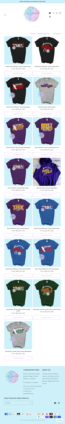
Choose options (18, 73)
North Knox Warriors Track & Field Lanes (18, 66)
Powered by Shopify (40, 420)
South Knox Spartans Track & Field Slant (18, 269)
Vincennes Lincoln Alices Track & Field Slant (47, 309)
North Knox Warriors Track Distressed (18, 107)
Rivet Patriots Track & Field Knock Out (47, 147)
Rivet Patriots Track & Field (46, 107)
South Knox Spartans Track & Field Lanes (46, 228)
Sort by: (33, 33)
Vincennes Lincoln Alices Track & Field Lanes (18, 310)
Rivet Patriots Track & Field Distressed (18, 147)
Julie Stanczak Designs (29, 420)
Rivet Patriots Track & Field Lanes (18, 188)
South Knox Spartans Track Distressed (47, 269)
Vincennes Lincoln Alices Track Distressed (18, 351)
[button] (5, 15)
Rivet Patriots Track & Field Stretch (18, 228)
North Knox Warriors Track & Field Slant (47, 66)
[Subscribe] (30, 403)
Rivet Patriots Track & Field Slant (47, 188)
